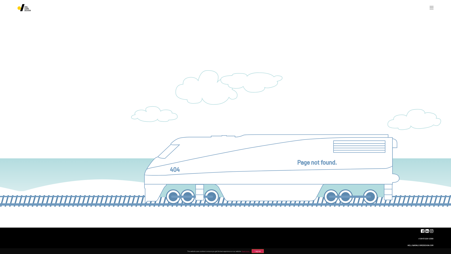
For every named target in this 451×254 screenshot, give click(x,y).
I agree (258, 251)
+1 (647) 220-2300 (426, 238)
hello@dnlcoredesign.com (421, 245)
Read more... (246, 251)
